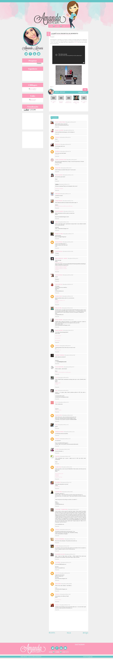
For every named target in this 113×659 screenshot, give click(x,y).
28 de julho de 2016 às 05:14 (69, 130)
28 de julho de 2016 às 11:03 (68, 174)
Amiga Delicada (58, 200)
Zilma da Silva (58, 307)
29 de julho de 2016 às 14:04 (64, 449)
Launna (57, 604)
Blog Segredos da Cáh (59, 473)
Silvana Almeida (59, 319)
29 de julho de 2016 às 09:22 (63, 377)
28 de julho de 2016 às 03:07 (71, 122)
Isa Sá (56, 402)
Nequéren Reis (58, 415)
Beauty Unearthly (59, 130)
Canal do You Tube (58, 477)
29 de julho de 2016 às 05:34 (65, 345)
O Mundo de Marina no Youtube (61, 268)
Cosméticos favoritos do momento (64, 34)
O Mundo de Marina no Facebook (61, 266)
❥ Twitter (70, 206)
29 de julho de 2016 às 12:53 (65, 438)
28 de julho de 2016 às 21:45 (67, 296)
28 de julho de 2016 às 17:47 (68, 233)
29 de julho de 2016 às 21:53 (70, 554)
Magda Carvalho (59, 233)
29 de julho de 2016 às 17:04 (70, 538)
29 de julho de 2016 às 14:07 (65, 456)
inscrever (76, 42)
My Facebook (57, 338)
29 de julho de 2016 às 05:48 (70, 355)
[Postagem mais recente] (52, 633)
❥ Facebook (66, 206)
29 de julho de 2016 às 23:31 (66, 562)
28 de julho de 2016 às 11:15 (64, 184)
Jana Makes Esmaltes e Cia (60, 300)
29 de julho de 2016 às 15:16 (66, 482)
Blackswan (57, 144)
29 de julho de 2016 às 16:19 (73, 509)
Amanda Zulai (58, 491)
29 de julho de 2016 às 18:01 (64, 545)
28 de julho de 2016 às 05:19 (65, 137)
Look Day (57, 456)
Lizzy (56, 424)
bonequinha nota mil (59, 554)
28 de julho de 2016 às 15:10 (68, 211)
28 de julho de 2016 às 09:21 (71, 159)
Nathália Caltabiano (59, 355)
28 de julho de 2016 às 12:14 (65, 193)
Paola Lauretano (59, 330)
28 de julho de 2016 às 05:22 (65, 144)
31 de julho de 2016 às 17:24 (64, 604)
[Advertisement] (32, 121)
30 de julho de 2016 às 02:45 (64, 573)
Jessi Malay (57, 562)
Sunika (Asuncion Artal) (60, 159)
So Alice (57, 449)
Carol (56, 377)
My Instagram (57, 340)
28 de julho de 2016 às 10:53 (66, 167)
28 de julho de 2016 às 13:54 (68, 200)
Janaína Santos (58, 296)
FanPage (56, 384)
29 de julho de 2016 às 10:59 (67, 415)
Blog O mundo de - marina (61, 258)
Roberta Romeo (58, 241)
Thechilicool (57, 486)
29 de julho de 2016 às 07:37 (69, 366)
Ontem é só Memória (59, 372)
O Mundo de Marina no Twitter (60, 267)
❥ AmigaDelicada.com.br (59, 206)
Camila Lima (58, 466)
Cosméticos (57, 34)
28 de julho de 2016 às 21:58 (67, 307)
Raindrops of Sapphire (59, 188)
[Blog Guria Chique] (32, 99)
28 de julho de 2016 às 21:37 (68, 284)
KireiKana (57, 151)
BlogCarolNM (57, 382)
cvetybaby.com (58, 349)
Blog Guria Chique (33, 100)
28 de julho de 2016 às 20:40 (68, 274)
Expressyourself (58, 335)
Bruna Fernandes (59, 211)
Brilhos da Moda (58, 410)
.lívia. (56, 390)
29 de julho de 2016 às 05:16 (68, 330)
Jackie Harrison (58, 251)
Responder (57, 126)
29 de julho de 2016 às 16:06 (67, 491)
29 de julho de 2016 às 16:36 (65, 529)
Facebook (65, 372)
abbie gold (57, 193)
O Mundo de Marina (58, 262)
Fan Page (56, 302)
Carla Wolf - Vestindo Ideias (61, 509)
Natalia (56, 545)
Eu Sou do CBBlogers (32, 89)
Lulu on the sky (58, 284)
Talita (56, 221)
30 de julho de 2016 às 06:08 (66, 583)
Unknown (57, 137)
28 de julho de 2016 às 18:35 (68, 241)
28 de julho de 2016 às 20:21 (73, 258)
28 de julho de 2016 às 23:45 (68, 319)
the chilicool (57, 482)
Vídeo (71, 34)
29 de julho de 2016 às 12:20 (69, 431)
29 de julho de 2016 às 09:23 (63, 390)
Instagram (57, 269)
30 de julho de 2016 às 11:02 (65, 594)
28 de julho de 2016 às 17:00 (63, 221)
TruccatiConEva (58, 599)
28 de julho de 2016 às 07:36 (65, 151)
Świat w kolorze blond (60, 122)
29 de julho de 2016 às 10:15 (63, 402)
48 (85, 90)
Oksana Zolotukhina (59, 538)
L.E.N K (57, 573)
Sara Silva (90, 656)
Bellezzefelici (58, 583)
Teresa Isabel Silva (59, 366)
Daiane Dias (58, 167)
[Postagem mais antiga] (85, 633)
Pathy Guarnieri (59, 174)
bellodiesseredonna (59, 431)
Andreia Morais (58, 274)
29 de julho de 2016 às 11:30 (63, 424)
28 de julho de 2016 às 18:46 (68, 251)
